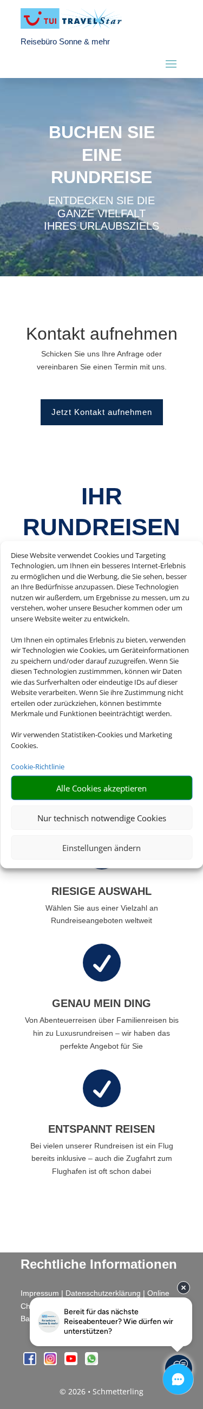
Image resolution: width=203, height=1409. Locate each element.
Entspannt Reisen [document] (101, 1129)
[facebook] (31, 1362)
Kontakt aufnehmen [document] (102, 334)
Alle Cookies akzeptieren (101, 787)
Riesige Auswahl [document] (101, 891)
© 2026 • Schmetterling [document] (101, 1391)
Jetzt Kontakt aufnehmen (101, 412)
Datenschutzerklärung (103, 1293)
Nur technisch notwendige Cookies (101, 817)
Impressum (40, 1293)
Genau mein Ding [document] (101, 1003)
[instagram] (51, 1362)
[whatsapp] (91, 1362)
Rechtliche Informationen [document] (99, 1264)
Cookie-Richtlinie (37, 766)
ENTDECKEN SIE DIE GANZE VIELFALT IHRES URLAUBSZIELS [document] (101, 213)
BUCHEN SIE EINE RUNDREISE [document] (102, 154)
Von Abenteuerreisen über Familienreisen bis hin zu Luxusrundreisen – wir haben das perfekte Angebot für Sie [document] (102, 1033)
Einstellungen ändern (101, 847)
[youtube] (72, 1362)
